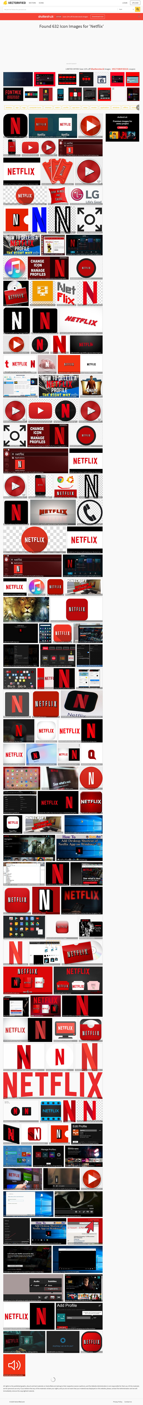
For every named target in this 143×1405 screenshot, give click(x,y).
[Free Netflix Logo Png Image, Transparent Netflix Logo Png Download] (59, 344)
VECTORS (32, 3)
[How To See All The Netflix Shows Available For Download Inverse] (90, 655)
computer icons (35, 107)
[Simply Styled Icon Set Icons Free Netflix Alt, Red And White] (90, 1111)
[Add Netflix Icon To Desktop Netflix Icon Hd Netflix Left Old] (53, 126)
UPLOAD (135, 3)
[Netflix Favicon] (11, 1134)
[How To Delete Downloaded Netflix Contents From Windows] (16, 1231)
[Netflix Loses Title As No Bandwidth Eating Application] (41, 754)
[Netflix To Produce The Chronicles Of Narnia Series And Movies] (26, 609)
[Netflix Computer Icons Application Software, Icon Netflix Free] (30, 147)
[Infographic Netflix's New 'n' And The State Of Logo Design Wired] (19, 678)
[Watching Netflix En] (19, 802)
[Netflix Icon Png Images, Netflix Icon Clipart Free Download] (62, 219)
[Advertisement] (71, 46)
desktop (9, 107)
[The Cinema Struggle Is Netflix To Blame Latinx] (60, 778)
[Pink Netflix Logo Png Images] (69, 1111)
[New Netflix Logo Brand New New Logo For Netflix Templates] (80, 364)
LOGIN (124, 3)
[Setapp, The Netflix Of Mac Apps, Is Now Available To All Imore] (21, 778)
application (104, 107)
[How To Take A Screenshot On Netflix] (78, 1259)
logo (24, 107)
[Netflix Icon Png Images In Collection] (82, 1006)
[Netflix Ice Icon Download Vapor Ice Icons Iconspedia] (51, 1111)
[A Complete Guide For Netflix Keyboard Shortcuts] (61, 1179)
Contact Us (128, 1402)
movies (94, 107)
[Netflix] (82, 953)
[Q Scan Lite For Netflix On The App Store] (92, 754)
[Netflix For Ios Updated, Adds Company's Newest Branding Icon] (46, 730)
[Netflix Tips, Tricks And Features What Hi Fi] (84, 1156)
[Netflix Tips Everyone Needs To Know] (87, 1134)
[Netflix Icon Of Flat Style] (65, 1030)
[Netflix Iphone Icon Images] (76, 609)
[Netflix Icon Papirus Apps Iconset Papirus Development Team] (17, 704)
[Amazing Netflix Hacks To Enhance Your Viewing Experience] (22, 1179)
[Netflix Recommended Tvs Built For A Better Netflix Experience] (86, 196)
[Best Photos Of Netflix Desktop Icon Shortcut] (59, 1134)
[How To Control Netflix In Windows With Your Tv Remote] (24, 873)
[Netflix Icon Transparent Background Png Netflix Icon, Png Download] (90, 219)
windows (116, 107)
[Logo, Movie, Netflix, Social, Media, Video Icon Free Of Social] (15, 953)
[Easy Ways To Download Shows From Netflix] (17, 1156)
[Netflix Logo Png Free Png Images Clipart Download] (23, 1057)
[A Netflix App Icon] (20, 633)
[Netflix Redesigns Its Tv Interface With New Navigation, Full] (82, 900)
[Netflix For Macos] (21, 1111)
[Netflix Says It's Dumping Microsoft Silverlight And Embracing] (55, 587)
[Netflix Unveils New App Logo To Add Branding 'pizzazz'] (69, 754)
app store (75, 107)
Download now (97, 16)
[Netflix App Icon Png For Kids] (89, 678)
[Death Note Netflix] (91, 927)
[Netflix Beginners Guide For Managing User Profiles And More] (79, 1316)
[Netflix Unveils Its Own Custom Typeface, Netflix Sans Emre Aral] (20, 364)
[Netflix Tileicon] (46, 900)
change (134, 107)
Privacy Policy (117, 1402)
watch (57, 107)
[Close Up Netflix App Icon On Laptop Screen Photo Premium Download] (88, 633)
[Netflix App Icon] (46, 704)
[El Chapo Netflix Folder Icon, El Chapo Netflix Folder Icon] (91, 386)
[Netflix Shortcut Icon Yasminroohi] (34, 1134)
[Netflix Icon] (16, 1006)
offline (125, 107)
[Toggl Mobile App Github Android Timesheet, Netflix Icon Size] (91, 778)
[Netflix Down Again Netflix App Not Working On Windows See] (20, 386)
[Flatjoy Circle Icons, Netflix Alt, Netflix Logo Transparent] (40, 344)
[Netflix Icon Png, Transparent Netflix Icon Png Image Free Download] (48, 147)
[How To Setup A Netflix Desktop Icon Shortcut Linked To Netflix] (21, 171)
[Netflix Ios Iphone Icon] (12, 824)
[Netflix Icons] (17, 900)
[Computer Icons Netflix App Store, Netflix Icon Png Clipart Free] (16, 344)
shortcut (48, 107)
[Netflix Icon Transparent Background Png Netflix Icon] (14, 435)
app (17, 107)
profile (65, 107)
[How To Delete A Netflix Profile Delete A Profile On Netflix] (21, 245)
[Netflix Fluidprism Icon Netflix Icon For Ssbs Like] (16, 219)
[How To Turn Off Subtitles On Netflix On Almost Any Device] (33, 1288)
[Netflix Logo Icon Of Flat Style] (60, 1057)
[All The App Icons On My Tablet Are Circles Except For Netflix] (45, 633)
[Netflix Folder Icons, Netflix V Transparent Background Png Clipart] (25, 196)
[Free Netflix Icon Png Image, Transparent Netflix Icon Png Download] (15, 486)
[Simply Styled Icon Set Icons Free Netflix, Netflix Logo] (90, 293)
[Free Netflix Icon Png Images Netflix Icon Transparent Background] (11, 147)
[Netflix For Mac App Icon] (18, 730)
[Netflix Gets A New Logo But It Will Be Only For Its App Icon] (80, 730)
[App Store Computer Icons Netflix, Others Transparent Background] (92, 1179)
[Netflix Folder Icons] (78, 980)
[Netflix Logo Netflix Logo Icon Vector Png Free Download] (81, 320)
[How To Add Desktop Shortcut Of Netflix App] (79, 848)
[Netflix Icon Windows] (63, 1342)
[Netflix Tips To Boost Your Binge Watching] (48, 1156)
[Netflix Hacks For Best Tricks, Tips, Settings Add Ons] (24, 1342)
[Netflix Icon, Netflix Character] (86, 268)
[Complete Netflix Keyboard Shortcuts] (29, 848)
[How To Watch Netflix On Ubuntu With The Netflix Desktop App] (81, 147)
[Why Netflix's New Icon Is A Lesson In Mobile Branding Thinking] (58, 802)
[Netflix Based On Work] (91, 802)
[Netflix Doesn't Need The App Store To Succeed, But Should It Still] (82, 704)
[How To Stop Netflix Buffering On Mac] (57, 873)
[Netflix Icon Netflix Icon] (16, 293)
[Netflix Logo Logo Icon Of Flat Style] (89, 1057)
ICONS (41, 3)
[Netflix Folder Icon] (27, 980)
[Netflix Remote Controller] (14, 1365)
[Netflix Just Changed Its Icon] (14, 754)
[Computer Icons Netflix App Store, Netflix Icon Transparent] (90, 126)
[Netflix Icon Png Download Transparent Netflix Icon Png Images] (66, 293)
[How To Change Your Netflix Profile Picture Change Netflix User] (48, 268)
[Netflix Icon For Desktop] (86, 873)
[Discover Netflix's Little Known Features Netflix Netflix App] (15, 126)
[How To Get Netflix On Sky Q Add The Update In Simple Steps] (27, 1259)
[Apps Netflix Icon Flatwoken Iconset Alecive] (62, 633)
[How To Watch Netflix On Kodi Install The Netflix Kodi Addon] (84, 245)
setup (85, 107)
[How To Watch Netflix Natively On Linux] (84, 1288)
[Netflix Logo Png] (53, 1085)
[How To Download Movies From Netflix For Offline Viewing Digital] (21, 655)
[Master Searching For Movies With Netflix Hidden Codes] (56, 678)
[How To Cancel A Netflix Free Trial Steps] (85, 1231)
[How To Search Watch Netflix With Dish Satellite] (57, 655)
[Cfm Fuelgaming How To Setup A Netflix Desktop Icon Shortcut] (84, 587)
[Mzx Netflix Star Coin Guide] (44, 953)
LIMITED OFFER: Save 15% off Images (88, 69)
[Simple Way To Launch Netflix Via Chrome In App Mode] (24, 927)
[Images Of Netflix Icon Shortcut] (29, 1316)
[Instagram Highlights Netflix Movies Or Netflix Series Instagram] (47, 364)
